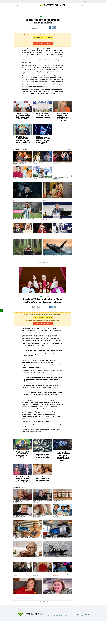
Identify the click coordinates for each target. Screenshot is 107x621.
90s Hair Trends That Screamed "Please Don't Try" (22, 177)
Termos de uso (49, 615)
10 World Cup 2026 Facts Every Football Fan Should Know (23, 218)
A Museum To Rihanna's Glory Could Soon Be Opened (42, 177)
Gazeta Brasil (36, 306)
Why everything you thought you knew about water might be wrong (25, 255)
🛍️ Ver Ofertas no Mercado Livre (43, 37)
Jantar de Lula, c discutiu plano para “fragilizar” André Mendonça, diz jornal (56, 218)
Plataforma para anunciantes (63, 611)
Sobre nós (54, 611)
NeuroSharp (15, 517)
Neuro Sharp (15, 502)
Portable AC (15, 538)
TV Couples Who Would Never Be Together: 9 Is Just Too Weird (54, 199)
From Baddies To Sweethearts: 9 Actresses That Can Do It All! (24, 199)
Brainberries (15, 164)
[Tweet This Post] (53, 27)
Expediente (48, 611)
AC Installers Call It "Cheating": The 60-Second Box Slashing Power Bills (26, 537)
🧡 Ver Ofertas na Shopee (43, 43)
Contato (66, 615)
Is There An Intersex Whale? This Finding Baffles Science (53, 255)
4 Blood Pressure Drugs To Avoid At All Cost (61, 500)
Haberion (44, 596)
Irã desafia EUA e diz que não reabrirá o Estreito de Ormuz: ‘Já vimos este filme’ (57, 557)
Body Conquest (36, 575)
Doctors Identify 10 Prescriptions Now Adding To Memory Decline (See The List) (27, 557)
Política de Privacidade (58, 615)
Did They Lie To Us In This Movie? (39, 162)
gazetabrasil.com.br (46, 219)
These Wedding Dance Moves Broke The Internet (61, 162)
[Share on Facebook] (50, 27)
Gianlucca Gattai (36, 27)
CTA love (14, 256)
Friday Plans (55, 517)
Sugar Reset (35, 502)
